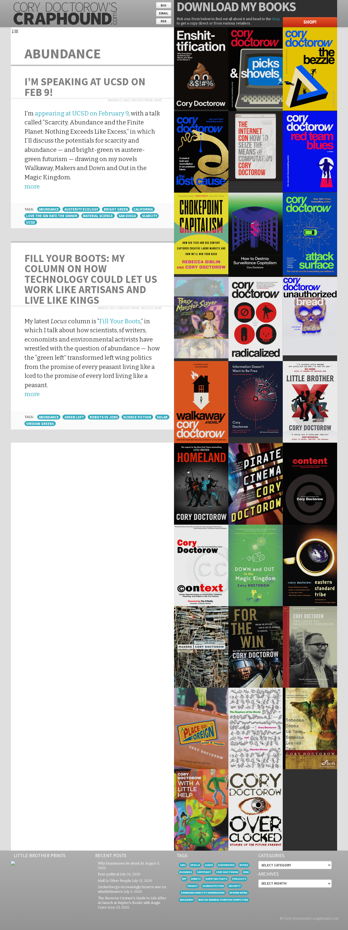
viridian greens (40, 423)
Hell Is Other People (114, 881)
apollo (195, 865)
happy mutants (216, 879)
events (196, 879)
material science (98, 216)
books (244, 865)
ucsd (30, 222)
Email (163, 13)
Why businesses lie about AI (121, 863)
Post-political (108, 874)
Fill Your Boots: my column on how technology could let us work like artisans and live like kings (90, 279)
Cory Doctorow (141, 100)
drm (246, 872)
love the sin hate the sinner (51, 216)
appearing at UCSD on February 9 (82, 113)
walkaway (187, 899)
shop (276, 19)
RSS (163, 21)
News (158, 100)
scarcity (149, 216)
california (143, 209)
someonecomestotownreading (203, 892)
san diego (127, 216)
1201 (182, 865)
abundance (49, 209)
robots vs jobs (104, 417)
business (185, 872)
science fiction (137, 417)
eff (184, 879)
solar (162, 417)
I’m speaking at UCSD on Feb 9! (84, 86)
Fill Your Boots (119, 321)
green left (74, 417)
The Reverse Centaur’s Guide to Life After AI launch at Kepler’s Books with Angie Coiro (132, 902)
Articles (147, 308)
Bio (163, 5)
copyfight (204, 872)
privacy (193, 886)
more (32, 186)
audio (209, 865)
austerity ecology (81, 209)
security (234, 886)
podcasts (239, 879)
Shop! (309, 22)
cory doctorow (227, 872)
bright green (116, 209)
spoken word (238, 892)
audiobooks (226, 865)
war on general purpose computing (223, 899)
